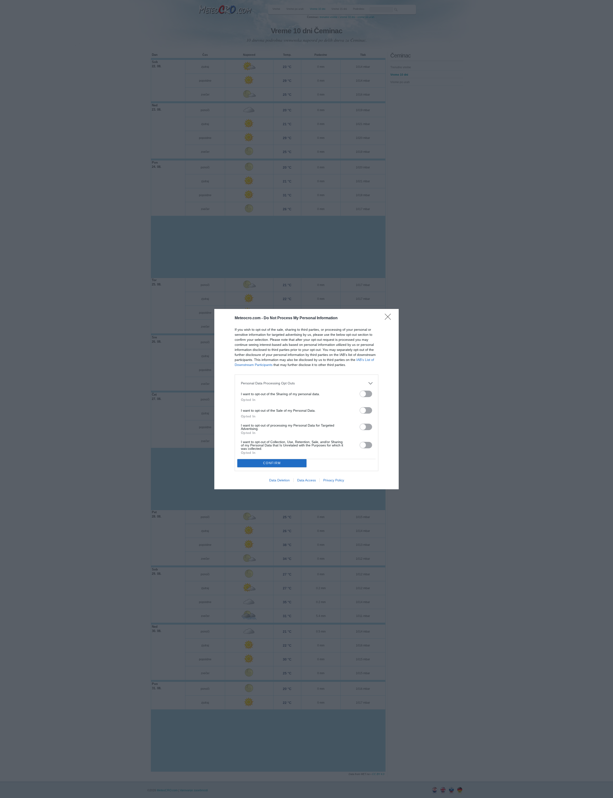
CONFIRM (272, 463)
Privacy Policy (333, 480)
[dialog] (306, 399)
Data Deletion (279, 480)
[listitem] (306, 383)
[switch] (366, 394)
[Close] (389, 318)
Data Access (306, 480)
